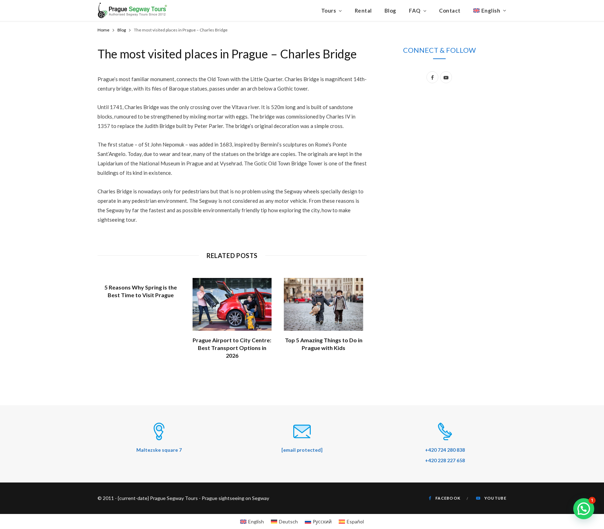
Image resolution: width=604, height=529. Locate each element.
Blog (390, 10)
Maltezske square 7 (159, 450)
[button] (583, 508)
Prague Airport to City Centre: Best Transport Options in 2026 (232, 347)
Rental (363, 10)
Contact (450, 10)
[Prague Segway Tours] (132, 10)
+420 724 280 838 (445, 450)
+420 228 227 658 (445, 460)
